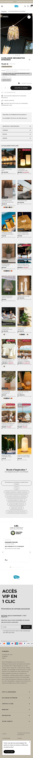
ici (8, 118)
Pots (16, 488)
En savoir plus (9, 752)
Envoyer (26, 627)
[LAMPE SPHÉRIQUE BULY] (9, 158)
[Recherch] (25, 6)
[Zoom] (29, 17)
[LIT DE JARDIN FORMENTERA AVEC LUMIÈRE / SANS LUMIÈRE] (9, 317)
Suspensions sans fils (16, 508)
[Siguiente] (30, 552)
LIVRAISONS (5, 130)
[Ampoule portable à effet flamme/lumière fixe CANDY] (24, 444)
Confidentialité (6, 738)
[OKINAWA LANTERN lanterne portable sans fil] (9, 222)
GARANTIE (5, 138)
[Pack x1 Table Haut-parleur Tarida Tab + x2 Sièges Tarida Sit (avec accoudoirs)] (24, 253)
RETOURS (5, 134)
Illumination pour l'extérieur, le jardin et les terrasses (16, 483)
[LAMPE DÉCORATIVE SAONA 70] (24, 381)
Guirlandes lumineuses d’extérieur (16, 512)
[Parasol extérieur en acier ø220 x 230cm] (9, 413)
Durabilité (5, 656)
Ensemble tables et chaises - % (16, 500)
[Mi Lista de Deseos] (28, 6)
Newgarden (4, 11)
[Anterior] (2, 552)
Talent (4, 658)
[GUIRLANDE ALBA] (24, 190)
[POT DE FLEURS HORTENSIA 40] (9, 381)
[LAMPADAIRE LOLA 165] (24, 285)
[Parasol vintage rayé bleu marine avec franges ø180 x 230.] (24, 413)
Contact (4, 733)
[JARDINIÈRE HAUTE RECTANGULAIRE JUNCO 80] (9, 190)
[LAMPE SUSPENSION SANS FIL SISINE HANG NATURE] (24, 222)
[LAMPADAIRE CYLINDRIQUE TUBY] (24, 158)
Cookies (19, 738)
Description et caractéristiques (11, 126)
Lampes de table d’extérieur (16, 504)
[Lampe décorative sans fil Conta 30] (9, 285)
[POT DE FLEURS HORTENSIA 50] (9, 253)
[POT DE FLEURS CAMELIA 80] (24, 317)
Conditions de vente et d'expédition (23, 733)
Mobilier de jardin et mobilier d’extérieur (16, 492)
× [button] (29, 742)
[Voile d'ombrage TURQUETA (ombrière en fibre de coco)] (24, 349)
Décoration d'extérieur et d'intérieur (16, 496)
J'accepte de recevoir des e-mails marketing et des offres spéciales (16, 631)
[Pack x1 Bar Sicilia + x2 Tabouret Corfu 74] (9, 349)
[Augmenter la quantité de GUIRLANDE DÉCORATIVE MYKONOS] (8, 88)
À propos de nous (7, 654)
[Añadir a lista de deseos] (29, 59)
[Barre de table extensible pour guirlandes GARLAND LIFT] (9, 444)
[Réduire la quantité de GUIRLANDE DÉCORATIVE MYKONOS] (2, 88)
